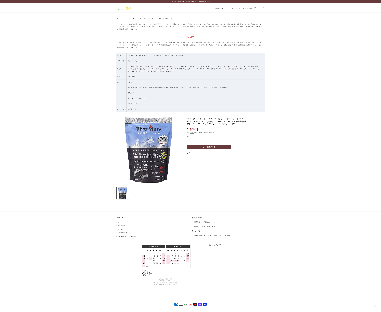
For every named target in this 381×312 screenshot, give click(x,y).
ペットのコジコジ (187, 308)
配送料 (192, 132)
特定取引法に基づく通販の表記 (126, 236)
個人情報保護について (123, 233)
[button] (255, 8)
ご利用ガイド (120, 229)
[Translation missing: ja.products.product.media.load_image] (123, 193)
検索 (117, 222)
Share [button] (191, 153)
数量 (188, 136)
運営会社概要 (120, 226)
